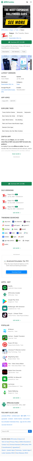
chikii (13, 233)
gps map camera (9, 240)
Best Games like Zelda (8, 116)
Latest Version (8, 73)
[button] (27, 2)
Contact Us (5, 444)
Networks (20, 112)
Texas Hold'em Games (8, 112)
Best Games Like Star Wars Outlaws (12, 131)
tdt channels (18, 221)
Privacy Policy (14, 441)
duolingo (7, 229)
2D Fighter (20, 116)
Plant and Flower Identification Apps (12, 123)
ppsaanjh (4, 418)
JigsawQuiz (15, 447)
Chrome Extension (15, 444)
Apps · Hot (6, 282)
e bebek (10, 418)
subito (6, 244)
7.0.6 (5, 79)
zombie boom (16, 416)
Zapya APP (6, 136)
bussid (24, 229)
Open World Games (7, 119)
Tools (23, 51)
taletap (28, 221)
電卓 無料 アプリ (25, 416)
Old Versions (15, 51)
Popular (5, 325)
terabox (7, 236)
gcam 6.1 (26, 225)
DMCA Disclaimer (25, 441)
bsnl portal (26, 418)
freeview (7, 225)
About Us (21, 439)
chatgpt (27, 240)
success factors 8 (7, 424)
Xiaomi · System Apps (8, 450)
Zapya (11, 33)
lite (27, 233)
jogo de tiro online (25, 421)
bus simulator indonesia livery (10, 421)
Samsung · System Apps (23, 450)
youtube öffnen (6, 416)
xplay (6, 233)
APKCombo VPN (26, 444)
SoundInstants (6, 447)
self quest (17, 225)
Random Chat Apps (7, 127)
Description (5, 51)
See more (16, 212)
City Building (18, 119)
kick (19, 240)
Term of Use (5, 441)
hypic (14, 236)
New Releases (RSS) (22, 453)
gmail (22, 236)
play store (7, 221)
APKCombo (4, 30)
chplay (16, 229)
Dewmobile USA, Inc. (15, 38)
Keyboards (28, 112)
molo (20, 233)
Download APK (18, 42)
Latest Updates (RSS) (8, 453)
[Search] (30, 431)
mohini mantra (18, 418)
